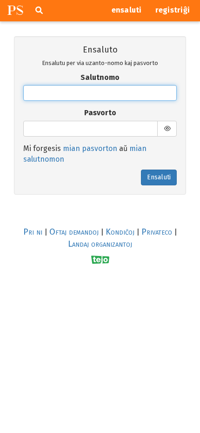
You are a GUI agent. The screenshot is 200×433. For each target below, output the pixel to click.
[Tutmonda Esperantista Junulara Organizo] (100, 259)
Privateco (156, 232)
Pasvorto (100, 112)
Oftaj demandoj (74, 232)
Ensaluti (159, 177)
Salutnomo (100, 77)
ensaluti (127, 10)
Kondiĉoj (120, 232)
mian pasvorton (90, 148)
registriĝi (172, 10)
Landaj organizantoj (100, 244)
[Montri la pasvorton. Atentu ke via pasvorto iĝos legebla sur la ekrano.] (167, 129)
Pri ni (32, 232)
